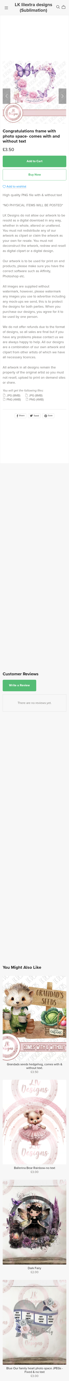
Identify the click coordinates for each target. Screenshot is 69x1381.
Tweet (36, 416)
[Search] (58, 7)
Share (21, 415)
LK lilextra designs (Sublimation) (33, 7)
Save (50, 415)
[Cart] (65, 7)
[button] (6, 96)
